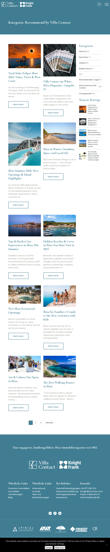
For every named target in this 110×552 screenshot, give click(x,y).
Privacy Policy (91, 541)
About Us (84, 51)
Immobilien (13, 491)
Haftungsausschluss (66, 494)
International (38, 488)
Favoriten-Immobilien (19, 488)
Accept (49, 548)
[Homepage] (17, 4)
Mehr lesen (18, 104)
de (99, 4)
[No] (106, 545)
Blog (10, 497)
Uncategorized (87, 93)
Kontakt (36, 491)
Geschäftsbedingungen (68, 488)
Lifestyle (84, 63)
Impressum (61, 497)
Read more (59, 548)
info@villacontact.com (91, 491)
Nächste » (50, 423)
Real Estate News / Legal (90, 80)
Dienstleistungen (40, 497)
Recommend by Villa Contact (90, 86)
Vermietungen (15, 494)
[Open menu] (107, 4)
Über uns (36, 494)
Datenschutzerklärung (67, 491)
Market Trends (86, 68)
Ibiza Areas (85, 57)
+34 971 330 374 (88, 488)
